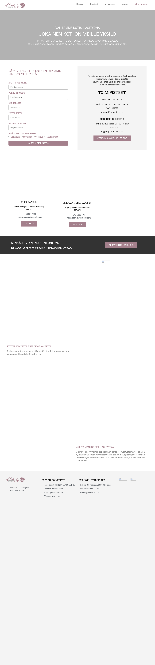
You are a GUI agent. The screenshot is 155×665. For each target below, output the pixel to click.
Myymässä (110, 4)
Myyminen (27, 137)
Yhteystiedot (141, 4)
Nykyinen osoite (17, 123)
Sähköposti (14, 103)
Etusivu (79, 4)
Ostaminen (15, 137)
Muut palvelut (52, 137)
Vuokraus (39, 137)
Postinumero (15, 113)
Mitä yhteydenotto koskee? (23, 134)
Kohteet (94, 4)
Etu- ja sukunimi (17, 83)
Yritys (125, 4)
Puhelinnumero (16, 93)
